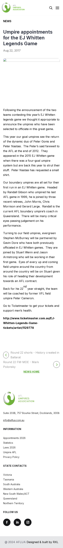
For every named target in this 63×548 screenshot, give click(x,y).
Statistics (8, 442)
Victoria (7, 474)
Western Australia (13, 488)
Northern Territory (13, 503)
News (7, 21)
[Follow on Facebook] (6, 522)
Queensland (10, 498)
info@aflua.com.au (13, 420)
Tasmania (8, 479)
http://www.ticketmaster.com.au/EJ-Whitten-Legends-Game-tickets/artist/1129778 (29, 323)
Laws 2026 (9, 447)
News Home (31, 371)
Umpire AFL (9, 452)
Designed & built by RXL (42, 542)
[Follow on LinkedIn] (17, 522)
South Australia (11, 484)
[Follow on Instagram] (27, 522)
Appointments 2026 (14, 437)
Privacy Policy (11, 456)
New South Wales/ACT (16, 493)
